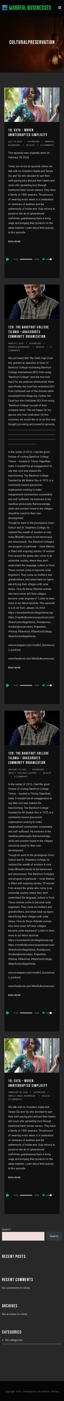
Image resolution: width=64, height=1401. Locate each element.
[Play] (7, 259)
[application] (32, 259)
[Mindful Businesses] (26, 8)
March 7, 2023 (16, 343)
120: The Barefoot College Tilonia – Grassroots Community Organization (28, 332)
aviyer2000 (33, 141)
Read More (14, 241)
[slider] (51, 262)
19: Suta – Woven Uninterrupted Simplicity (27, 132)
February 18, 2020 (18, 1092)
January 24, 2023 (17, 769)
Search (6, 1229)
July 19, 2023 (15, 141)
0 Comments (47, 145)
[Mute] (44, 259)
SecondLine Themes (48, 1391)
